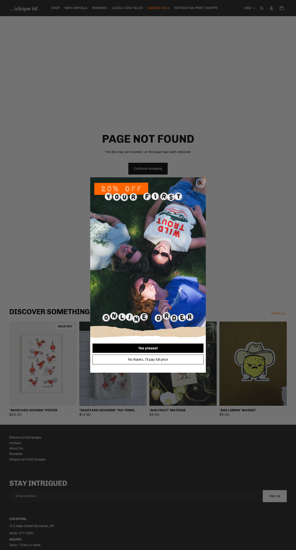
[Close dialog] (200, 183)
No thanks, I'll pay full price (148, 359)
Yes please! (148, 348)
